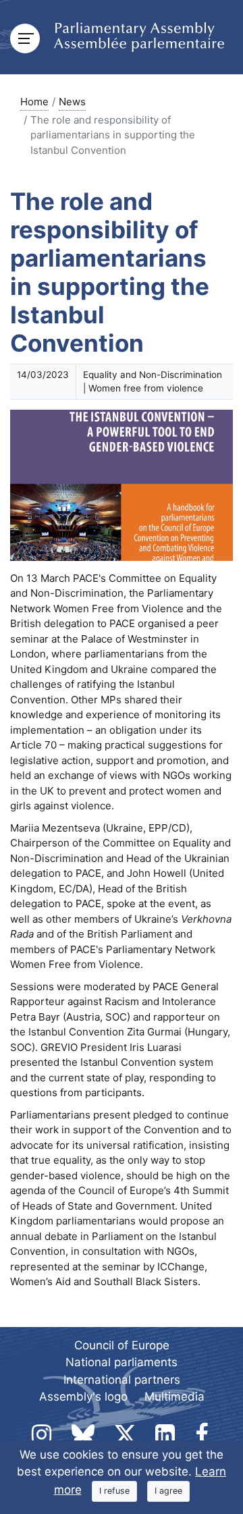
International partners (121, 1379)
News (72, 101)
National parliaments (121, 1362)
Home (34, 101)
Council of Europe (121, 1345)
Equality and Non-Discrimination (152, 374)
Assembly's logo (83, 1396)
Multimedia (174, 1396)
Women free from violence (145, 388)
